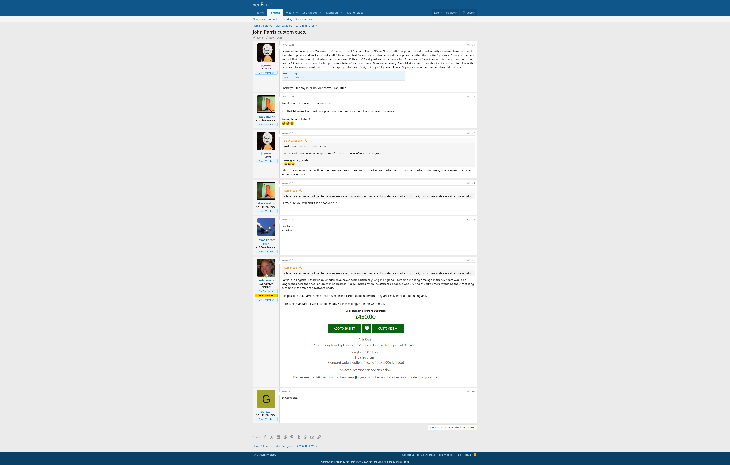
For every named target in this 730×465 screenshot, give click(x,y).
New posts (259, 19)
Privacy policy (445, 454)
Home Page (290, 73)
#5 (473, 219)
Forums (274, 12)
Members (332, 12)
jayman (260, 37)
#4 (473, 183)
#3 (473, 133)
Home (260, 12)
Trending (287, 19)
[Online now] (266, 276)
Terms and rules (426, 454)
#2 (473, 96)
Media (290, 12)
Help (458, 454)
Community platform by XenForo (351, 461)
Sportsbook (309, 12)
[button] (297, 12)
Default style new (266, 454)
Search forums (303, 19)
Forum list (273, 19)
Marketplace (355, 12)
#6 (473, 260)
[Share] (468, 45)
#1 (473, 44)
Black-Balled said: (293, 140)
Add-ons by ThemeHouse (396, 461)
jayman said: (291, 190)
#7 (473, 391)
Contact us (408, 454)
